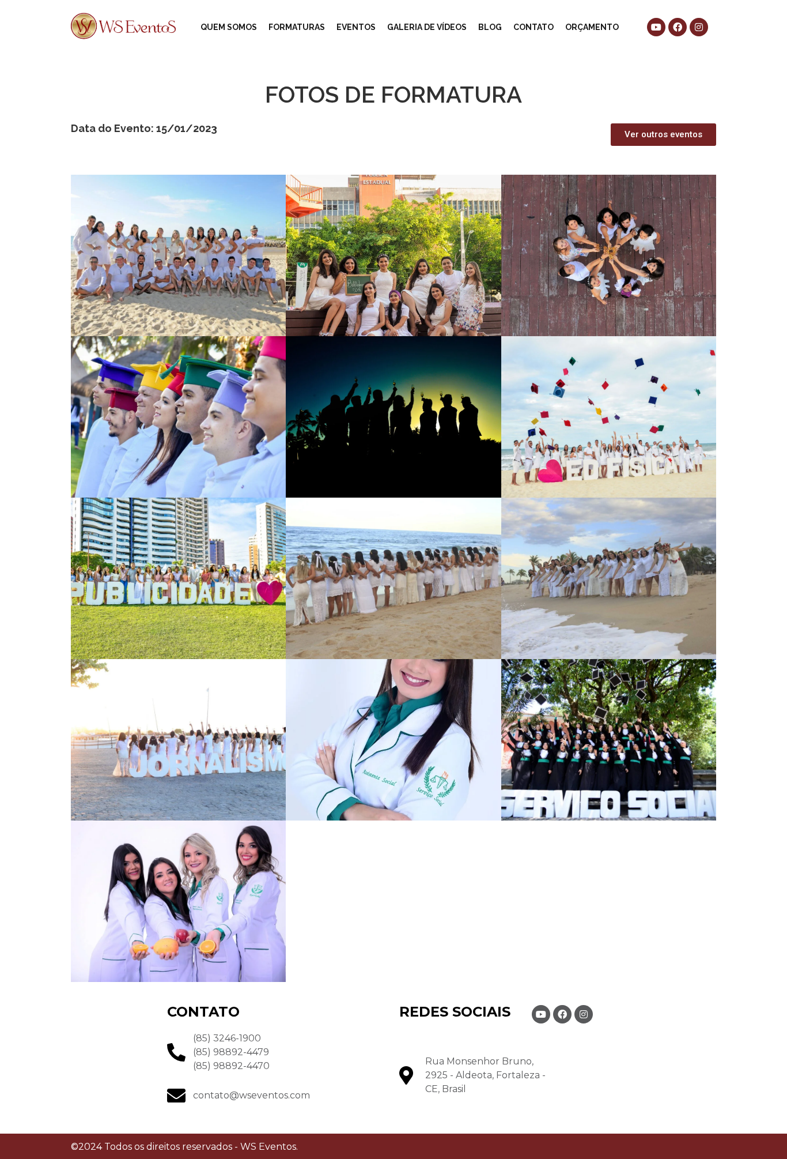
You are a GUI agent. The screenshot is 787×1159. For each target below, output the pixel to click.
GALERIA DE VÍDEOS (427, 27)
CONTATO (533, 27)
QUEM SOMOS (228, 27)
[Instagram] (699, 27)
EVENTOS (356, 27)
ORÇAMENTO (592, 27)
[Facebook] (677, 27)
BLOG (490, 27)
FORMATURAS (296, 27)
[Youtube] (656, 27)
